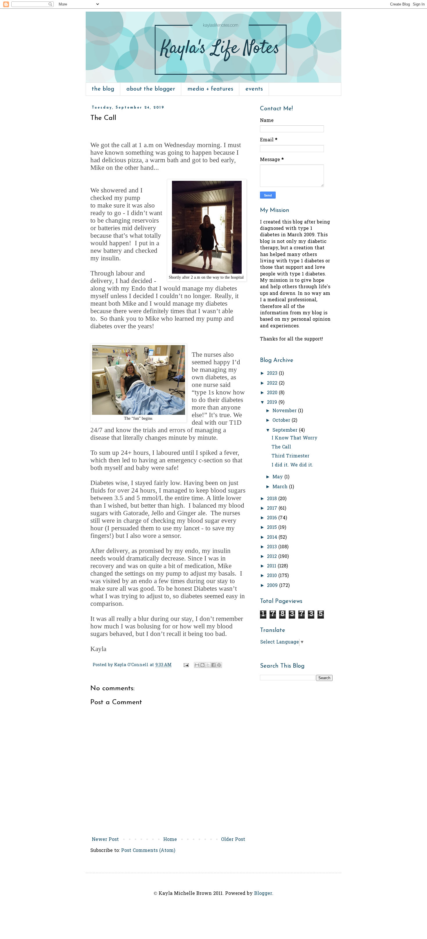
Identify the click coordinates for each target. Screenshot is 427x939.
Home (170, 839)
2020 (273, 393)
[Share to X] (208, 665)
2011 (272, 566)
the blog (103, 89)
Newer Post (105, 839)
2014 (273, 537)
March (280, 487)
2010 (272, 575)
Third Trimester (290, 456)
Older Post (233, 839)
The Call (281, 447)
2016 (272, 518)
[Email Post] (186, 665)
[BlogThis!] (202, 665)
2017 (273, 508)
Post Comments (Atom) (148, 850)
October (282, 420)
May (278, 477)
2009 (273, 585)
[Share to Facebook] (213, 665)
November (285, 411)
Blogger (263, 893)
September (285, 430)
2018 (272, 498)
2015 (272, 527)
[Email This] (197, 665)
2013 (272, 547)
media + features (210, 89)
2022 (273, 383)
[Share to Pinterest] (219, 665)
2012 (272, 556)
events (254, 89)
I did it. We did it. (292, 465)
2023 (273, 373)
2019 (273, 402)
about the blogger (150, 89)
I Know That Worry (294, 438)
